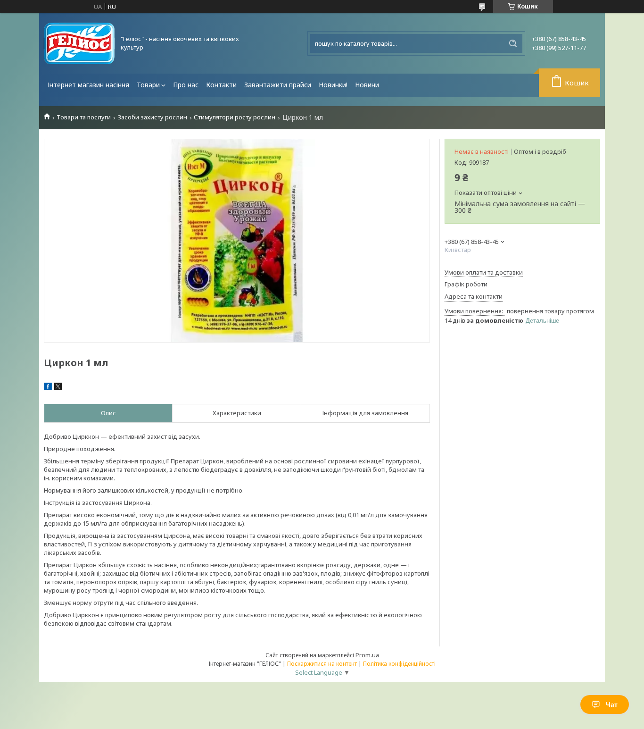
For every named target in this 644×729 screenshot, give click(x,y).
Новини (367, 84)
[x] (58, 388)
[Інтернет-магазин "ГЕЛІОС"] (79, 43)
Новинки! (333, 84)
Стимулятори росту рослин (234, 117)
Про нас (185, 84)
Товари (148, 84)
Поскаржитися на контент (322, 664)
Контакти (221, 84)
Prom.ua (367, 655)
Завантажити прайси (277, 84)
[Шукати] (513, 43)
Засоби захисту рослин (152, 117)
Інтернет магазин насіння (88, 84)
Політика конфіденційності (399, 664)
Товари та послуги (84, 117)
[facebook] (48, 388)
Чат (612, 704)
